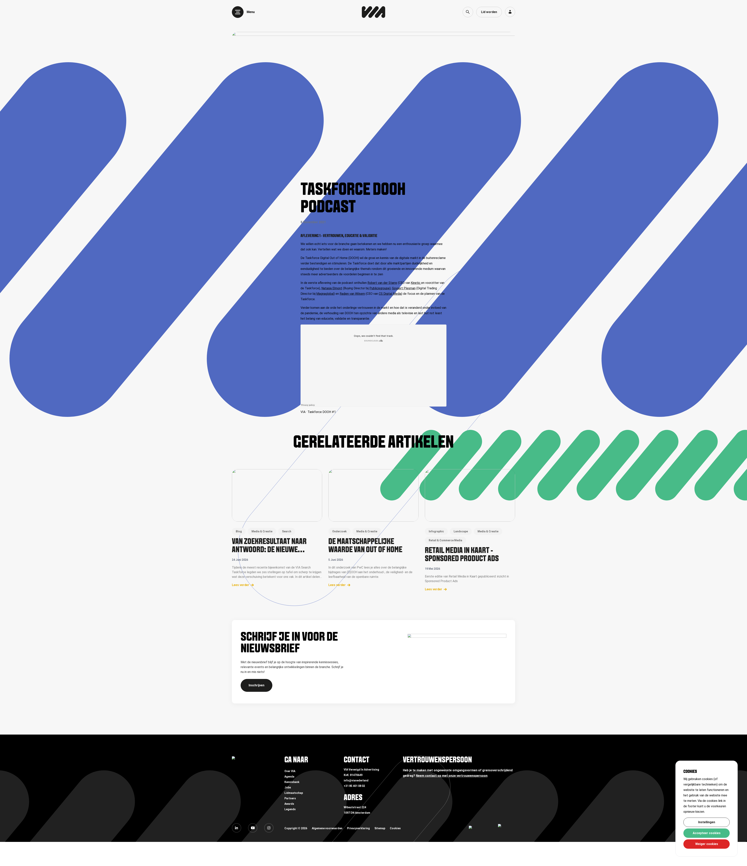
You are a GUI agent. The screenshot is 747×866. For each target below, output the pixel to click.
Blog (239, 531)
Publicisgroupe (379, 288)
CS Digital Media (390, 294)
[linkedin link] (236, 828)
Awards (289, 803)
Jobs (287, 787)
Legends (290, 809)
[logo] (373, 12)
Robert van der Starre (382, 283)
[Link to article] (277, 495)
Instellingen (706, 822)
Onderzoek (339, 531)
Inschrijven (256, 685)
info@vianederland (356, 780)
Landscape (461, 531)
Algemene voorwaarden (327, 828)
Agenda (289, 776)
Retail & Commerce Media (445, 540)
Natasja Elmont (331, 288)
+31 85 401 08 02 (354, 785)
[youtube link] (252, 828)
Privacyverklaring (358, 828)
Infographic (436, 531)
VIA (303, 412)
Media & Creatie (262, 531)
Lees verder (240, 585)
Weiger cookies (706, 844)
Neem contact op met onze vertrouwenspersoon (451, 776)
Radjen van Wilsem (352, 294)
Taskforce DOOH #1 (322, 412)
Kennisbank (291, 782)
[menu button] (238, 12)
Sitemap (379, 828)
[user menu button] (510, 12)
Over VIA (289, 771)
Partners (290, 798)
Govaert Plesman (404, 288)
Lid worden (489, 12)
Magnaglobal (325, 294)
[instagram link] (269, 828)
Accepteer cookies (707, 833)
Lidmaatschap (293, 792)
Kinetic (416, 283)
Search (286, 531)
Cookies (395, 828)
